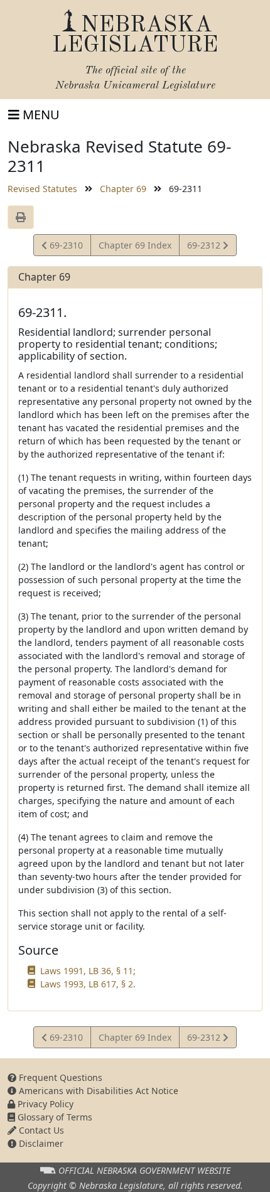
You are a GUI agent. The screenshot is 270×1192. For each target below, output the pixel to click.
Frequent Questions (59, 1077)
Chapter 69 (123, 189)
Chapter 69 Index (135, 245)
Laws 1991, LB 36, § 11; (88, 971)
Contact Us (40, 1130)
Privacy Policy (44, 1104)
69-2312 (204, 247)
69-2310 (64, 247)
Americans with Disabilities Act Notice (97, 1091)
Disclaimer (39, 1143)
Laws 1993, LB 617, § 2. (88, 984)
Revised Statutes (42, 189)
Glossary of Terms (53, 1117)
